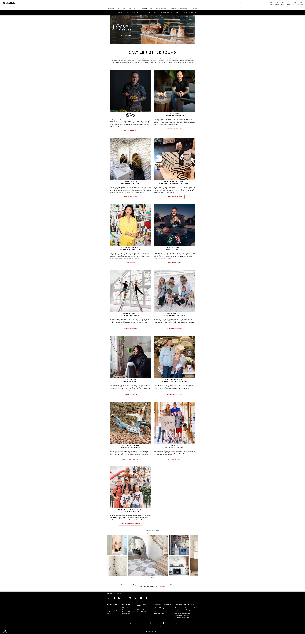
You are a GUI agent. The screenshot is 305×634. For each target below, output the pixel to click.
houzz (119, 598)
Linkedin (146, 598)
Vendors (146, 623)
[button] (266, 3)
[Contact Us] (271, 3)
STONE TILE (119, 12)
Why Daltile (126, 608)
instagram (135, 598)
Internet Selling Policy (171, 623)
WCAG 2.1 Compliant (145, 626)
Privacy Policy (127, 623)
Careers (124, 610)
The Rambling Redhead (182, 613)
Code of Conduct (185, 623)
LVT (155, 12)
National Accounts (158, 613)
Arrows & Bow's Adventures (130, 523)
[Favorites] (288, 3)
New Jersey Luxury (130, 197)
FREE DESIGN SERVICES (146, 8)
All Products (111, 612)
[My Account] (282, 3)
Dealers (154, 610)
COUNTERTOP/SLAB (133, 12)
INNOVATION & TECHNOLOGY (169, 12)
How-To (109, 608)
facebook (125, 598)
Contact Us (140, 609)
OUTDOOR (147, 12)
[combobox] (251, 3)
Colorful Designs (130, 262)
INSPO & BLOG (132, 8)
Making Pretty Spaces (182, 615)
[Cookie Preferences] (5, 631)
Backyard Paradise (174, 262)
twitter (130, 598)
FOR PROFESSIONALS (161, 8)
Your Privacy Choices (159, 626)
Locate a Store (141, 611)
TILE (110, 12)
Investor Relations (128, 612)
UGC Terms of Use (157, 623)
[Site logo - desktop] (5, 3)
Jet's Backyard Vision (130, 131)
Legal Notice (137, 623)
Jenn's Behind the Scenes (130, 459)
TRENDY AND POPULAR (189, 12)
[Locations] (277, 3)
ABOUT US (194, 8)
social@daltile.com (160, 586)
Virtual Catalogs (112, 610)
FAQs (109, 613)
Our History (126, 613)
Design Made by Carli (130, 394)
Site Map (117, 623)
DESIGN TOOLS (121, 8)
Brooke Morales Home (182, 617)
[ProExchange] (301, 3)
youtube (141, 598)
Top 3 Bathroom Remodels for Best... (186, 608)
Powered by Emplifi (153, 579)
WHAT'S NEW (111, 8)
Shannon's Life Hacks (174, 459)
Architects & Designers (159, 608)
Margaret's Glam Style (174, 197)
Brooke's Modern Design (175, 394)
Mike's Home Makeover (174, 129)
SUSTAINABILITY (184, 8)
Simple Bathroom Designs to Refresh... (184, 611)
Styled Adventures (130, 328)
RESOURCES (173, 8)
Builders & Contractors (159, 612)
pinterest (114, 598)
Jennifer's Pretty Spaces (174, 328)
